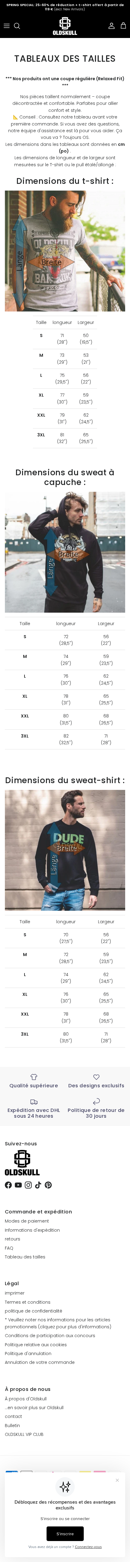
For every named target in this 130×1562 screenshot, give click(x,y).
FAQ (9, 1248)
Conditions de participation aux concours (50, 1336)
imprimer (14, 1293)
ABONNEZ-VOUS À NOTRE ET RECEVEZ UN (65, 7)
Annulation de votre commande (40, 1362)
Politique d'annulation (28, 1353)
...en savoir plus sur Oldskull (34, 1408)
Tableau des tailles (25, 1257)
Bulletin (12, 1426)
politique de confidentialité (33, 1311)
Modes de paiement (27, 1221)
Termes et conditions (27, 1302)
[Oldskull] (65, 26)
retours (12, 1239)
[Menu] (6, 26)
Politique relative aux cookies (36, 1345)
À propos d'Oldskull (26, 1399)
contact (13, 1416)
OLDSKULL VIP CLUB (24, 1434)
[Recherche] (20, 26)
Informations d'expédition (32, 1230)
